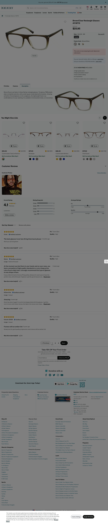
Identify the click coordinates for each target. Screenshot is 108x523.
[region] (54, 517)
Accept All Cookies (88, 516)
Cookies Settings (76, 516)
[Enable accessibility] (106, 261)
